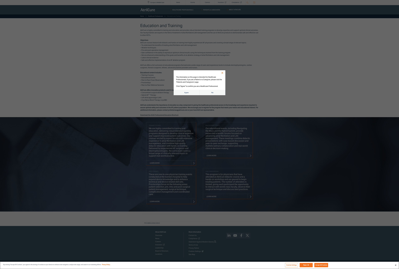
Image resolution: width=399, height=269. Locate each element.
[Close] (395, 265)
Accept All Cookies (321, 265)
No (212, 93)
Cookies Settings (291, 265)
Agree (186, 93)
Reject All (306, 265)
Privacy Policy (106, 264)
